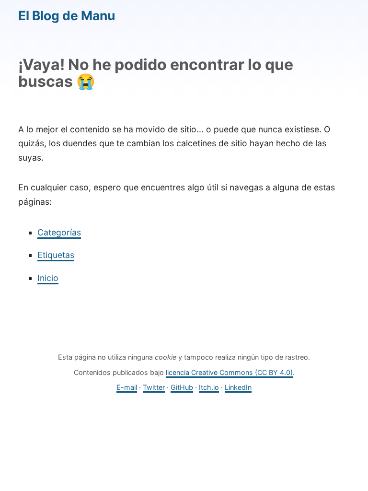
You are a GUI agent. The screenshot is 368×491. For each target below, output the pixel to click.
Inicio (47, 278)
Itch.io (209, 387)
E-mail (126, 387)
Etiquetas (55, 255)
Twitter (154, 387)
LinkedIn (238, 387)
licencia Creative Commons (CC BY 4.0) (229, 372)
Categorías (59, 232)
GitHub (182, 387)
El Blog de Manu (66, 15)
